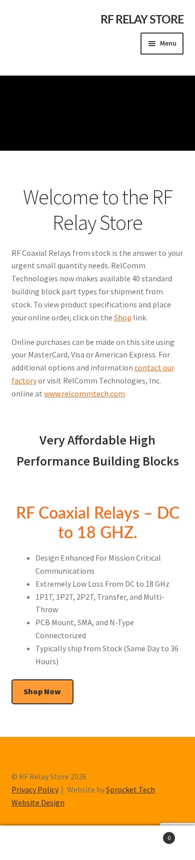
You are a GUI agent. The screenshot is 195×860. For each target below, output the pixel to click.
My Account (32, 843)
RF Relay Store (142, 20)
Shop (123, 317)
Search (97, 843)
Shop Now (42, 691)
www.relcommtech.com (84, 393)
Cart (150, 834)
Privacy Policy (35, 789)
